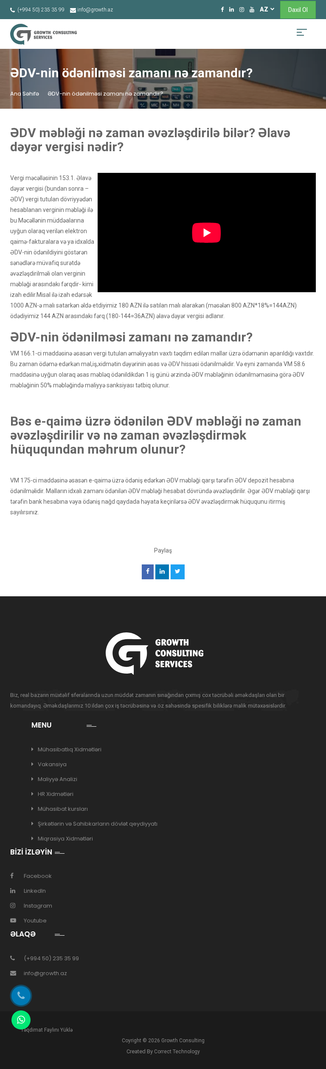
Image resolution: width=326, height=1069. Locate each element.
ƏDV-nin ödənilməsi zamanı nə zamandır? (105, 94)
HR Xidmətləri (55, 794)
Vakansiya (52, 764)
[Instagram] (241, 9)
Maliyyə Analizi (57, 779)
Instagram (38, 906)
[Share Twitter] (177, 571)
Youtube (35, 921)
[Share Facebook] (147, 571)
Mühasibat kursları (63, 809)
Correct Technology (177, 1052)
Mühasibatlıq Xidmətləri (69, 749)
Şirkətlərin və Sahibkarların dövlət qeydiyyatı (97, 824)
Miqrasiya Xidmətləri (65, 839)
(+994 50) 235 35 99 (51, 958)
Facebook (38, 876)
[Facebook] (222, 9)
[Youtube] (252, 9)
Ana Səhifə (24, 94)
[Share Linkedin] (162, 571)
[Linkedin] (231, 9)
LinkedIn (35, 891)
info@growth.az (45, 973)
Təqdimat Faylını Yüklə (47, 1030)
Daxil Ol (298, 9)
